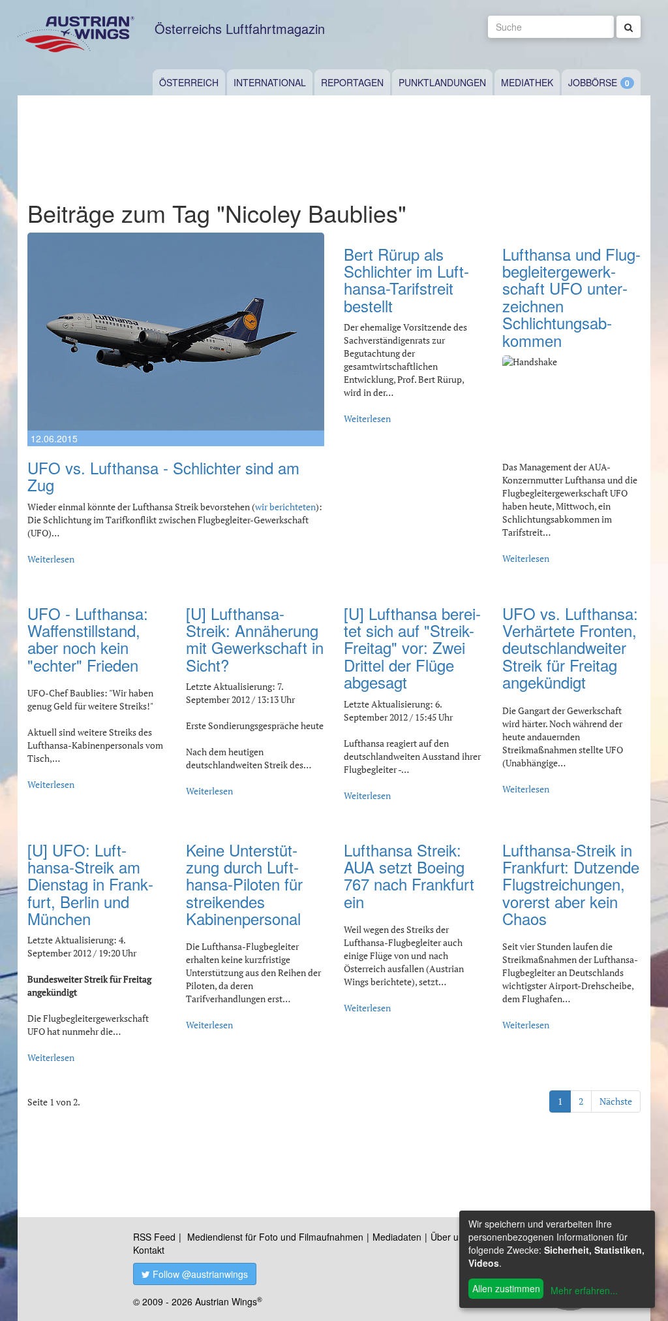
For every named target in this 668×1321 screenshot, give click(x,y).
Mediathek (527, 82)
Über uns (449, 1236)
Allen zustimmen (506, 1288)
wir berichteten (285, 506)
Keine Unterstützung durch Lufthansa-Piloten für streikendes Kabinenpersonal (244, 884)
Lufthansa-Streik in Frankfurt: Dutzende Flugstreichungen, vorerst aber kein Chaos (570, 884)
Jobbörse (592, 82)
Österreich (189, 82)
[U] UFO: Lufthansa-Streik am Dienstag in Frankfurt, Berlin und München (90, 884)
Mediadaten (396, 1236)
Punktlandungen (442, 82)
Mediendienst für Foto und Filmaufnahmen (275, 1236)
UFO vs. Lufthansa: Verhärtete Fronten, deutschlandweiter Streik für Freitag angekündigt (570, 648)
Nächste (616, 1101)
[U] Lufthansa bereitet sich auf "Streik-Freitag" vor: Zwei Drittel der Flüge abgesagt (412, 648)
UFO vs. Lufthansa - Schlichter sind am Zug (163, 476)
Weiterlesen (50, 559)
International (270, 82)
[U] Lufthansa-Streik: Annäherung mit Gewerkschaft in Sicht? (255, 639)
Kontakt (148, 1249)
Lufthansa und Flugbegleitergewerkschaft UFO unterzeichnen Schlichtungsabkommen (571, 296)
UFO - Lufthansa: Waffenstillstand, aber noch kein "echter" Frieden (87, 639)
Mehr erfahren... (584, 1290)
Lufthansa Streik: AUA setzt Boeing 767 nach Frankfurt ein (409, 875)
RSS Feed (154, 1236)
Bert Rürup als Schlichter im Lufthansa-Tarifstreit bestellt (406, 279)
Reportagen (352, 82)
